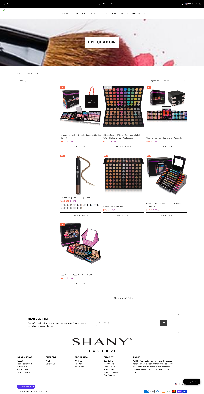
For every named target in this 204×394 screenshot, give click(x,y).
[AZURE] (88, 205)
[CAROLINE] (74, 205)
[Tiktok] (112, 351)
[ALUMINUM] (71, 208)
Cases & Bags (109, 13)
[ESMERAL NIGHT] (64, 205)
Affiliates (78, 361)
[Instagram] (94, 351)
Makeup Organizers (111, 372)
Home (18, 73)
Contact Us (50, 364)
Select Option (123, 147)
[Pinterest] (102, 351)
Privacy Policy (22, 367)
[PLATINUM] (68, 208)
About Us (20, 361)
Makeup (80, 13)
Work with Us (80, 367)
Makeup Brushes (110, 369)
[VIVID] (78, 208)
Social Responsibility (25, 364)
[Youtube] (107, 351)
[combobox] (35, 4)
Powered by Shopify (39, 391)
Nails (124, 13)
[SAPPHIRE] (84, 205)
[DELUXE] (61, 208)
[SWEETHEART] (81, 205)
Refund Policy (22, 369)
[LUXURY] (78, 205)
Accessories (138, 13)
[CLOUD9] (91, 205)
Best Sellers (108, 361)
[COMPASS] (64, 208)
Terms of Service (23, 372)
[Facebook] (89, 351)
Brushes (93, 13)
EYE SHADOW (27, 73)
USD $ (190, 4)
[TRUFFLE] (71, 205)
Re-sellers (78, 364)
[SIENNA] (81, 208)
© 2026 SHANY (23, 391)
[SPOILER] (97, 205)
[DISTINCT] (74, 208)
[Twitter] (98, 351)
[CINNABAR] (68, 205)
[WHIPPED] (61, 205)
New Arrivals (65, 13)
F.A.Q (48, 361)
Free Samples (109, 375)
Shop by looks (109, 367)
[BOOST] (94, 205)
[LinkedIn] (115, 351)
